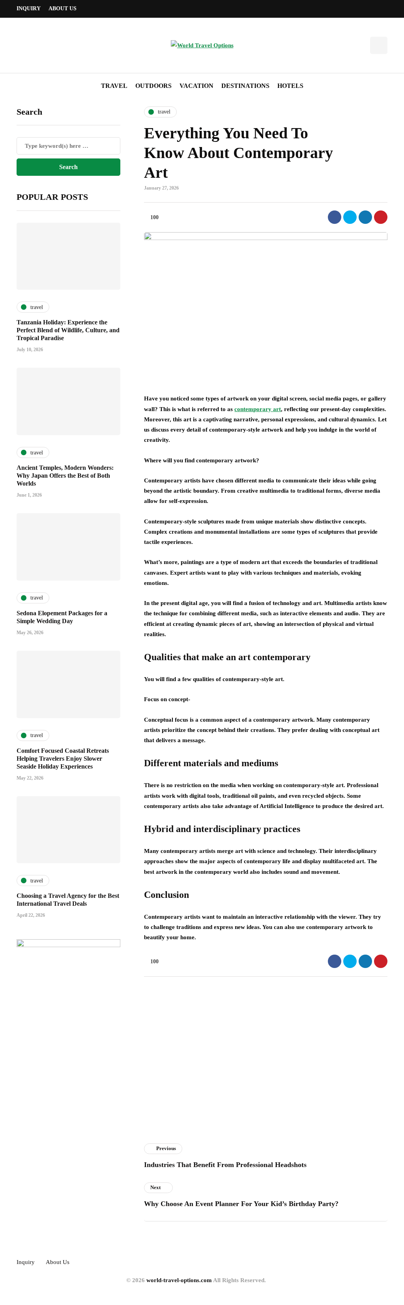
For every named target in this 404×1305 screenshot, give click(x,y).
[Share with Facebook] (334, 217)
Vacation (196, 85)
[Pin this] (380, 217)
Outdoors (153, 85)
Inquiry (29, 8)
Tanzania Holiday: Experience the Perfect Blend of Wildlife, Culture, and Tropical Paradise (68, 330)
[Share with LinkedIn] (365, 217)
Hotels (290, 85)
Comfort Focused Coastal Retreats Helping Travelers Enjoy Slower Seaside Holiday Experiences (63, 758)
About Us (63, 8)
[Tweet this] (350, 217)
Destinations (245, 85)
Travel (114, 85)
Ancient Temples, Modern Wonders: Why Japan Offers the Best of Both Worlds (65, 475)
